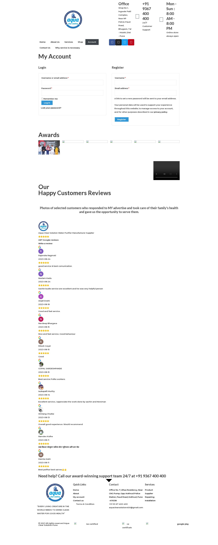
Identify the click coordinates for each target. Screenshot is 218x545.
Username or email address (59, 77)
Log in (47, 103)
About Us (55, 42)
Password (50, 88)
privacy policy (160, 112)
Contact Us (45, 48)
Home (43, 42)
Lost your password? (51, 108)
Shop (80, 42)
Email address (126, 88)
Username (124, 77)
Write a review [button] (45, 243)
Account (92, 42)
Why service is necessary (67, 48)
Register (121, 119)
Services (68, 42)
